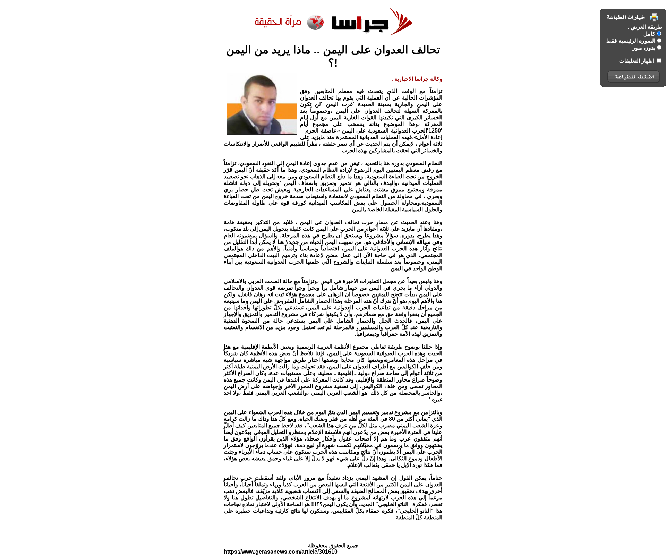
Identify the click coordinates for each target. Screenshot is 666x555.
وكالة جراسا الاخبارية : (416, 79)
